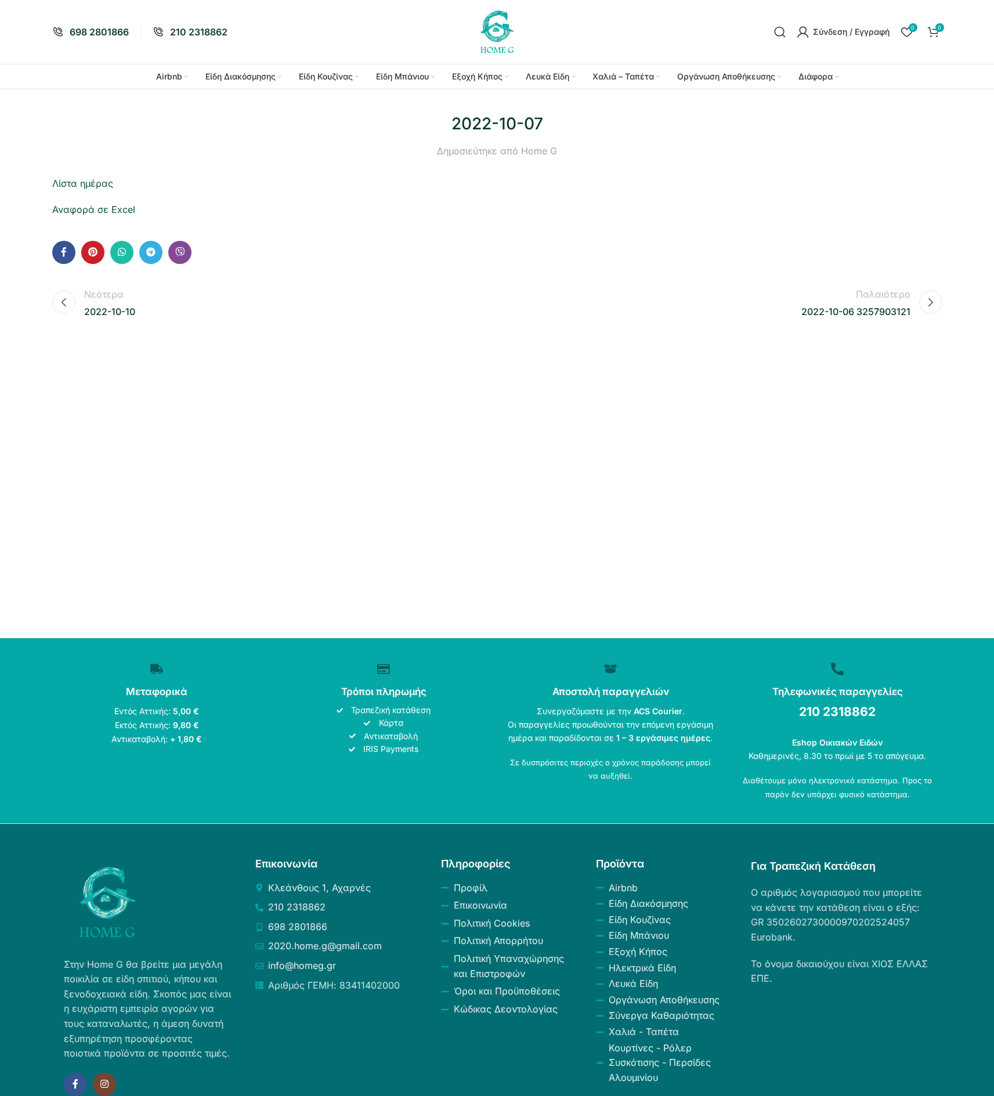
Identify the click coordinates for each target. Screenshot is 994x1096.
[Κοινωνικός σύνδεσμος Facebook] (63, 252)
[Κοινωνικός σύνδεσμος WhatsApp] (121, 252)
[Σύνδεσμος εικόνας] (107, 901)
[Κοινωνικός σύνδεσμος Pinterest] (92, 252)
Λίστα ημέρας (82, 183)
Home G (539, 151)
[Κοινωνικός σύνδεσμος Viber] (179, 252)
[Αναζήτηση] (779, 32)
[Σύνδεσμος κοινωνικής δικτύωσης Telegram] (150, 252)
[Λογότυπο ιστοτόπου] (497, 31)
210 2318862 (837, 711)
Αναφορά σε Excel (93, 209)
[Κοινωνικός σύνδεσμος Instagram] (104, 1084)
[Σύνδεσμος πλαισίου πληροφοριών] (90, 32)
